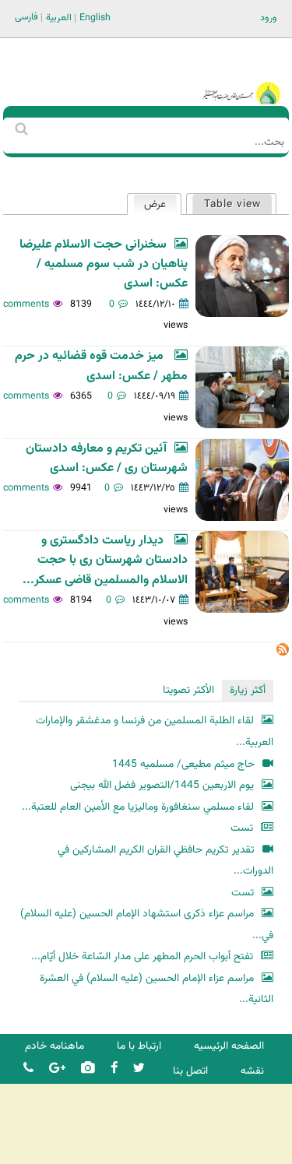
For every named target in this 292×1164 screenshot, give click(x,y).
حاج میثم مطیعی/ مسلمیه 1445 (183, 764)
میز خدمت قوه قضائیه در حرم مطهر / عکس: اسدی (101, 365)
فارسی (26, 17)
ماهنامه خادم (54, 1046)
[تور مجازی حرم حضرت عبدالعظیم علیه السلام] (62, 127)
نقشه (252, 1071)
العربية (59, 18)
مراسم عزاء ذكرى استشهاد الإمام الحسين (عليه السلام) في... (146, 925)
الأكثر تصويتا (188, 690)
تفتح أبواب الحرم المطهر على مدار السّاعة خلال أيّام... (142, 956)
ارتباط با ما (139, 1046)
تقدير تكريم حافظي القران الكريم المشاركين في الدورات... (165, 861)
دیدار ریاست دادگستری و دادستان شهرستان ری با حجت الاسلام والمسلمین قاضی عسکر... (105, 560)
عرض (150, 204)
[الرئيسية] (241, 72)
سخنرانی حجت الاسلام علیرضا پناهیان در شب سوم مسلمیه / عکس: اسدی (103, 264)
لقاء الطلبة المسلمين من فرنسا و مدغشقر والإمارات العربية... (154, 731)
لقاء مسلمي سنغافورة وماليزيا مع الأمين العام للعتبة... (138, 807)
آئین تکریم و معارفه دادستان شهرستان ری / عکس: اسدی (107, 458)
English (95, 18)
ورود (268, 18)
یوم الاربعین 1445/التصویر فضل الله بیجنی (162, 785)
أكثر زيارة (248, 690)
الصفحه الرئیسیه (229, 1046)
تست (241, 828)
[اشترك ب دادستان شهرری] (282, 653)
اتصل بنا (190, 1071)
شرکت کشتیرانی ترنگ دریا (54, 1151)
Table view (232, 204)
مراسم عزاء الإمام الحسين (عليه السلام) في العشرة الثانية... (156, 989)
